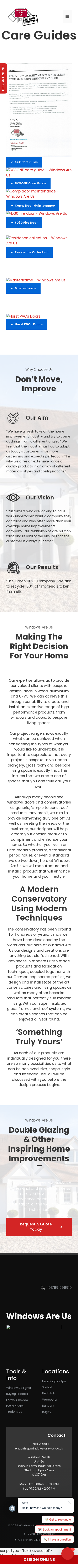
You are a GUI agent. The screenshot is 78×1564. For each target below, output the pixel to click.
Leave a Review (17, 1400)
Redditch (48, 1393)
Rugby (46, 1412)
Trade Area (14, 1412)
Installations (15, 1406)
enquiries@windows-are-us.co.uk (39, 1448)
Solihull (47, 1387)
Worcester (49, 1400)
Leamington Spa (54, 1381)
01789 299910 (60, 1287)
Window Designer (18, 1388)
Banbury (48, 1406)
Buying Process (17, 1394)
